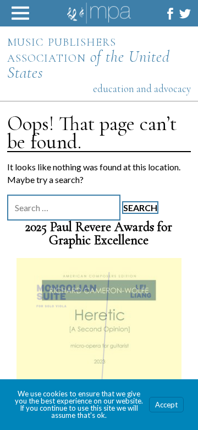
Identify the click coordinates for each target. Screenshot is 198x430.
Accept (166, 404)
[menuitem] (170, 13)
